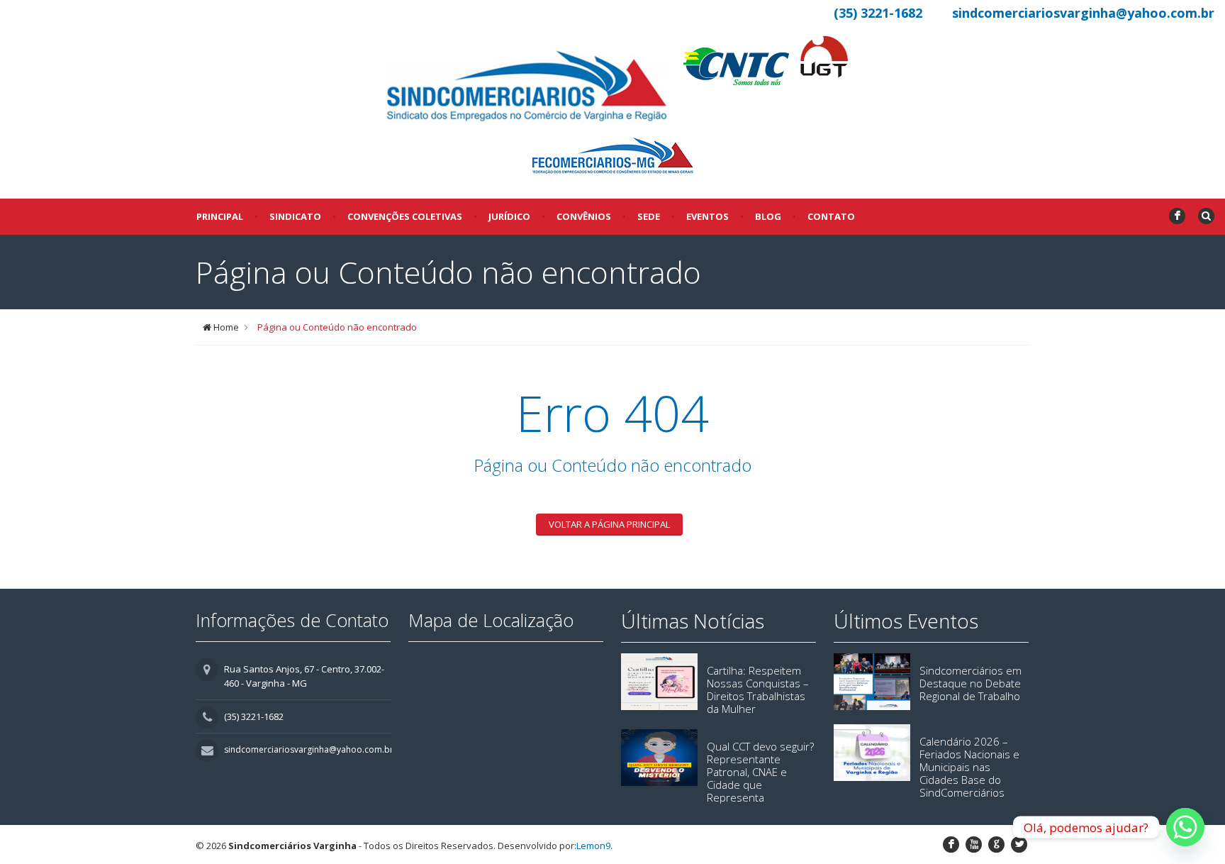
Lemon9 (593, 845)
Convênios (583, 216)
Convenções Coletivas (404, 216)
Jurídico (509, 216)
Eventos (707, 216)
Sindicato (295, 216)
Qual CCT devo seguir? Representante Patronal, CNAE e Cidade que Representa (760, 771)
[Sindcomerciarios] (527, 87)
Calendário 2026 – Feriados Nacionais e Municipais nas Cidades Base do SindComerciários (969, 766)
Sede (648, 216)
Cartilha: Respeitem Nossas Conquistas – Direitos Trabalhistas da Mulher (758, 689)
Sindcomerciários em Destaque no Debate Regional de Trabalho (970, 683)
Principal (219, 216)
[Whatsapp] (1185, 827)
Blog (768, 216)
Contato (831, 216)
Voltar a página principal (609, 524)
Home (226, 327)
